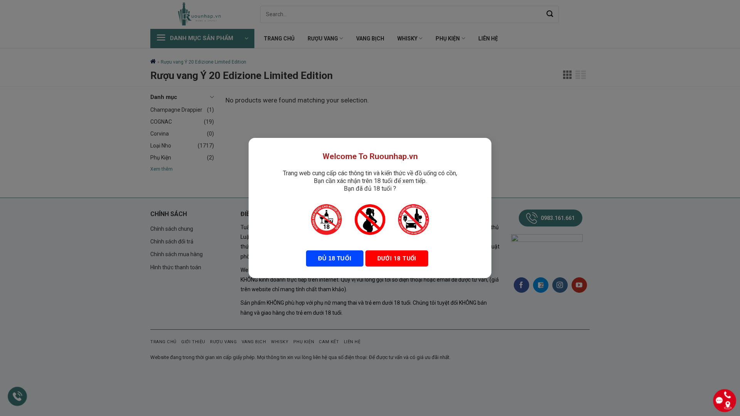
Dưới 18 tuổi (396, 258)
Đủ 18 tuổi (335, 258)
